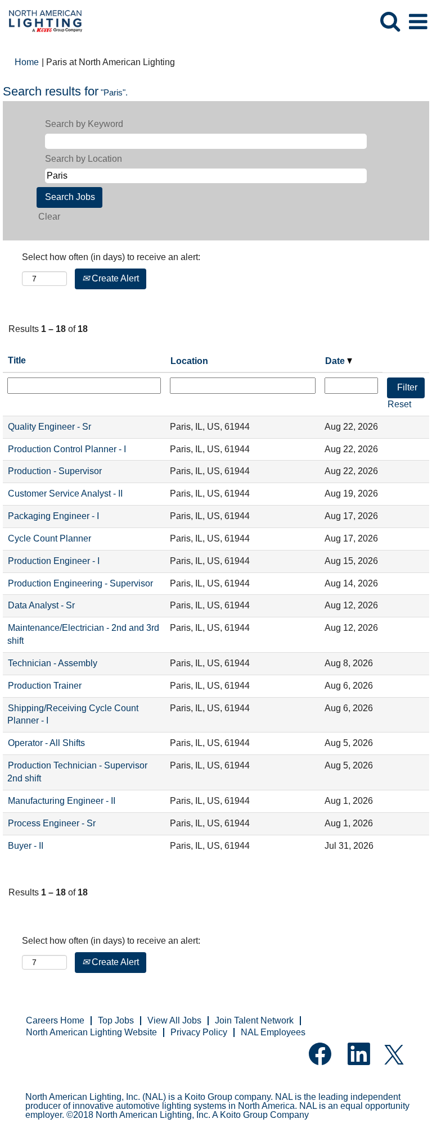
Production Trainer (45, 685)
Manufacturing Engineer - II (61, 801)
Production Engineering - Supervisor (80, 583)
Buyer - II (25, 845)
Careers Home (55, 1020)
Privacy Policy (198, 1032)
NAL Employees (273, 1032)
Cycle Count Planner (49, 538)
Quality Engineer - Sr (49, 426)
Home (27, 62)
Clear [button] (49, 216)
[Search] (390, 21)
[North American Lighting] (41, 21)
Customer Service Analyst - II (65, 493)
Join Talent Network (254, 1020)
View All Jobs (174, 1020)
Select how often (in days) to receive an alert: (111, 257)
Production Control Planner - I (67, 449)
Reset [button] (399, 404)
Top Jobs (116, 1020)
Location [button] (189, 361)
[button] (418, 22)
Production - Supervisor (55, 471)
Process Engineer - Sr (52, 823)
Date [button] (336, 361)
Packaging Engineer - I (53, 516)
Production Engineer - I (54, 561)
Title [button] (17, 360)
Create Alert (114, 278)
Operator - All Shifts (46, 743)
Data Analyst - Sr (41, 605)
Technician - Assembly (52, 663)
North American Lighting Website (91, 1032)
